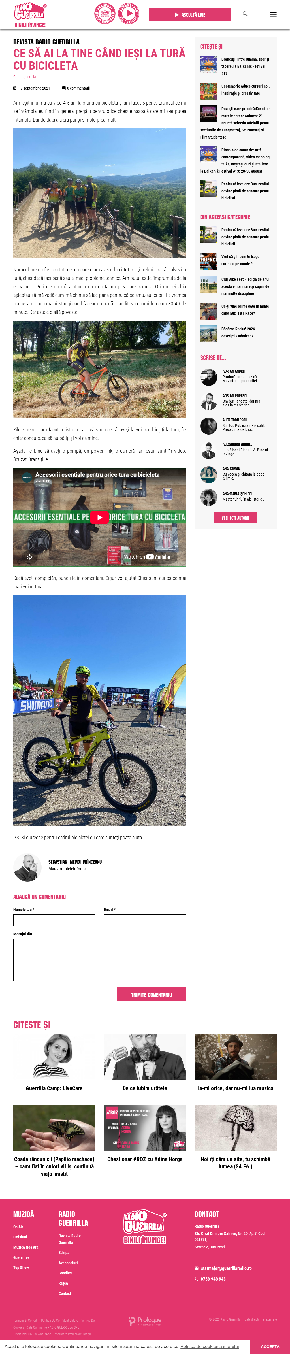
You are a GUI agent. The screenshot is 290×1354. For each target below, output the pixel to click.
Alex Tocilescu (235, 419)
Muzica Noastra (26, 1247)
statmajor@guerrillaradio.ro (226, 1268)
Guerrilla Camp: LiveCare (54, 1088)
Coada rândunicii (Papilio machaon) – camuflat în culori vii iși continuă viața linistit (54, 1166)
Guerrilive (21, 1257)
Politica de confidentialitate (59, 1321)
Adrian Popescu (235, 395)
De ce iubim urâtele (145, 1088)
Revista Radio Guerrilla (46, 41)
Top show (21, 1267)
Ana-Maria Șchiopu (238, 493)
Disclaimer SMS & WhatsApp (32, 1334)
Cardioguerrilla (24, 76)
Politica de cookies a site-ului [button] (209, 1346)
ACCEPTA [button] (270, 1346)
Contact (65, 1293)
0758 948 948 (213, 1279)
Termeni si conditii (26, 1321)
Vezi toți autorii (235, 517)
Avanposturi (68, 1263)
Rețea (63, 1283)
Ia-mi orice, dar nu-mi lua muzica (235, 1088)
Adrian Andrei (234, 370)
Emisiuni (20, 1237)
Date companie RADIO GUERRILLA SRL (52, 1327)
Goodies (65, 1273)
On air (18, 1227)
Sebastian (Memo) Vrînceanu (75, 861)
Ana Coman (231, 468)
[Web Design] (145, 1321)
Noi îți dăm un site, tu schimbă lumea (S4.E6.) (235, 1163)
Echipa (64, 1252)
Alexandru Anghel (237, 443)
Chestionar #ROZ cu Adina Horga (144, 1159)
